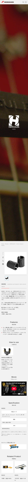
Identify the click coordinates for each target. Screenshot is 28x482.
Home (2, 243)
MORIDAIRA (7, 2)
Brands (7, 243)
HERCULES (12, 243)
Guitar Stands (19, 243)
